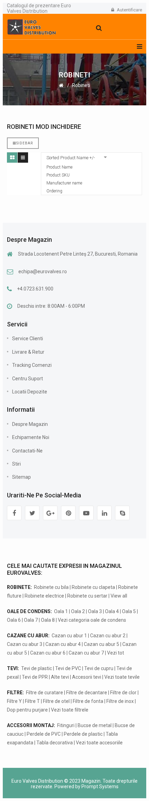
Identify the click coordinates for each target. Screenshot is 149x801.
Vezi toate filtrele (69, 710)
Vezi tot (115, 653)
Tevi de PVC (68, 668)
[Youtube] (86, 513)
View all (119, 596)
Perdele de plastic (83, 734)
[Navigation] (139, 47)
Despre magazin (30, 424)
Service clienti (27, 338)
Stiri (16, 464)
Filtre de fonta (88, 701)
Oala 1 (61, 611)
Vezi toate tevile (122, 677)
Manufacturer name (64, 183)
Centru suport (27, 378)
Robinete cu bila (51, 587)
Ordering (54, 191)
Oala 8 (48, 620)
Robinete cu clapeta (93, 587)
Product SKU (58, 175)
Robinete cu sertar (87, 596)
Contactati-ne (27, 451)
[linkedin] (104, 513)
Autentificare (129, 9)
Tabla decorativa (54, 742)
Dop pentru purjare (27, 710)
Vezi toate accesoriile (99, 742)
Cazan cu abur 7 (86, 653)
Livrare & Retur (28, 352)
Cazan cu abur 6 (47, 653)
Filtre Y (14, 701)
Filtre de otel (56, 701)
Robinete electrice (44, 596)
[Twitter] (32, 513)
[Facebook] (14, 513)
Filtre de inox (120, 701)
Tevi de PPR (35, 677)
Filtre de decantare (86, 692)
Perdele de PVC (44, 734)
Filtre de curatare (44, 692)
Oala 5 (129, 611)
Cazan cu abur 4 (63, 644)
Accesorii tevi (86, 677)
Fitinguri (65, 725)
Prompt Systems (100, 786)
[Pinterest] (68, 513)
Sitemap (21, 477)
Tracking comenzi (32, 365)
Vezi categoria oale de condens (92, 620)
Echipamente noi (30, 437)
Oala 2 (78, 611)
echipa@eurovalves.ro (42, 271)
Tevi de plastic (36, 668)
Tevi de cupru (98, 668)
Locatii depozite (29, 391)
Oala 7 (31, 620)
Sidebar (24, 143)
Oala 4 (112, 611)
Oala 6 (14, 620)
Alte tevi (60, 677)
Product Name (59, 167)
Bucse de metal (95, 725)
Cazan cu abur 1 (69, 635)
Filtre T (32, 701)
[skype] (122, 513)
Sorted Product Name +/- (70, 157)
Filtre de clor (123, 692)
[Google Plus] (50, 513)
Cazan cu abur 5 (101, 644)
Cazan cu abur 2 (107, 635)
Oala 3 (95, 611)
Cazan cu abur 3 (24, 644)
